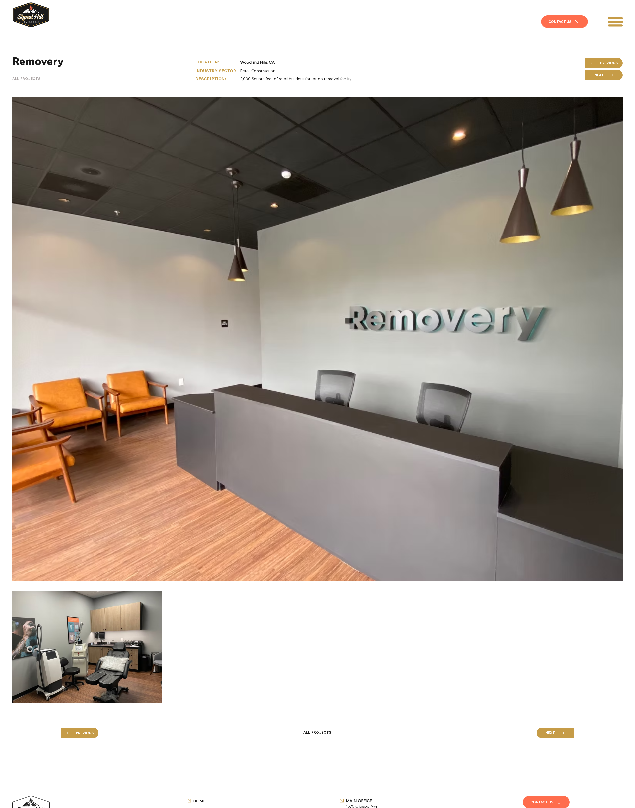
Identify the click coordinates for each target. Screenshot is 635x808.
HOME (199, 800)
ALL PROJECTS (26, 78)
